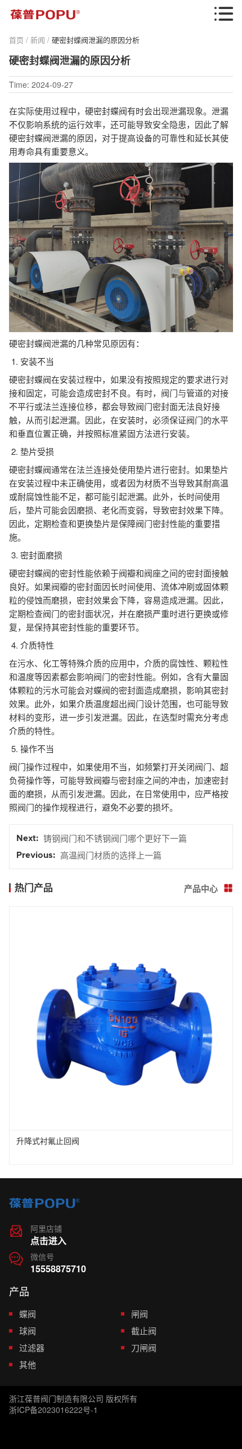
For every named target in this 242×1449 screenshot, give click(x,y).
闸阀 (139, 1314)
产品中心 (208, 888)
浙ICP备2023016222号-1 (53, 1409)
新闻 (37, 39)
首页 (16, 39)
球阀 (27, 1330)
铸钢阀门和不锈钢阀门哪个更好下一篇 (115, 838)
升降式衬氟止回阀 (47, 1142)
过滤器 (31, 1347)
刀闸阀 (143, 1347)
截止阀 (143, 1330)
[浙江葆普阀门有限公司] (45, 14)
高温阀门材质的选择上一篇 (111, 855)
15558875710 (58, 1268)
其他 (27, 1364)
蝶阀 (27, 1314)
